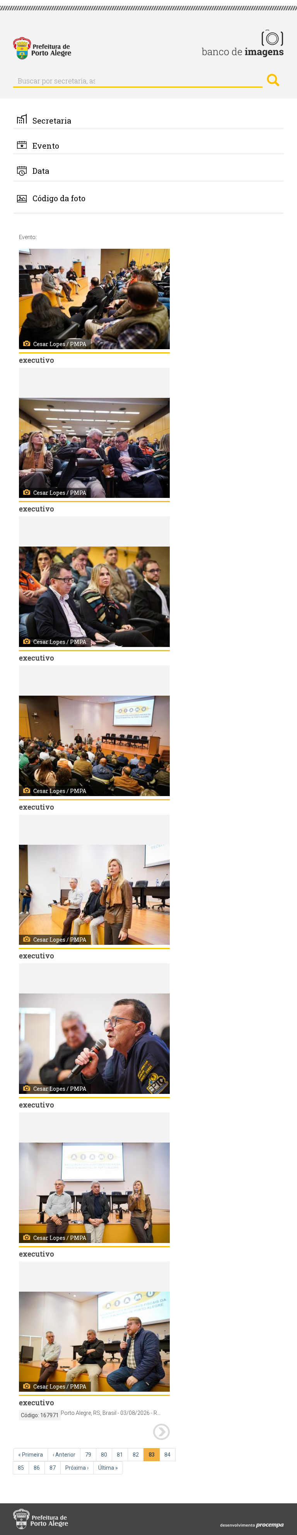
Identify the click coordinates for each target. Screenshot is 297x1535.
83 (154, 1456)
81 (122, 1455)
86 (39, 1468)
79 (90, 1455)
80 (106, 1455)
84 (170, 1455)
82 (138, 1455)
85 (23, 1468)
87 (55, 1468)
